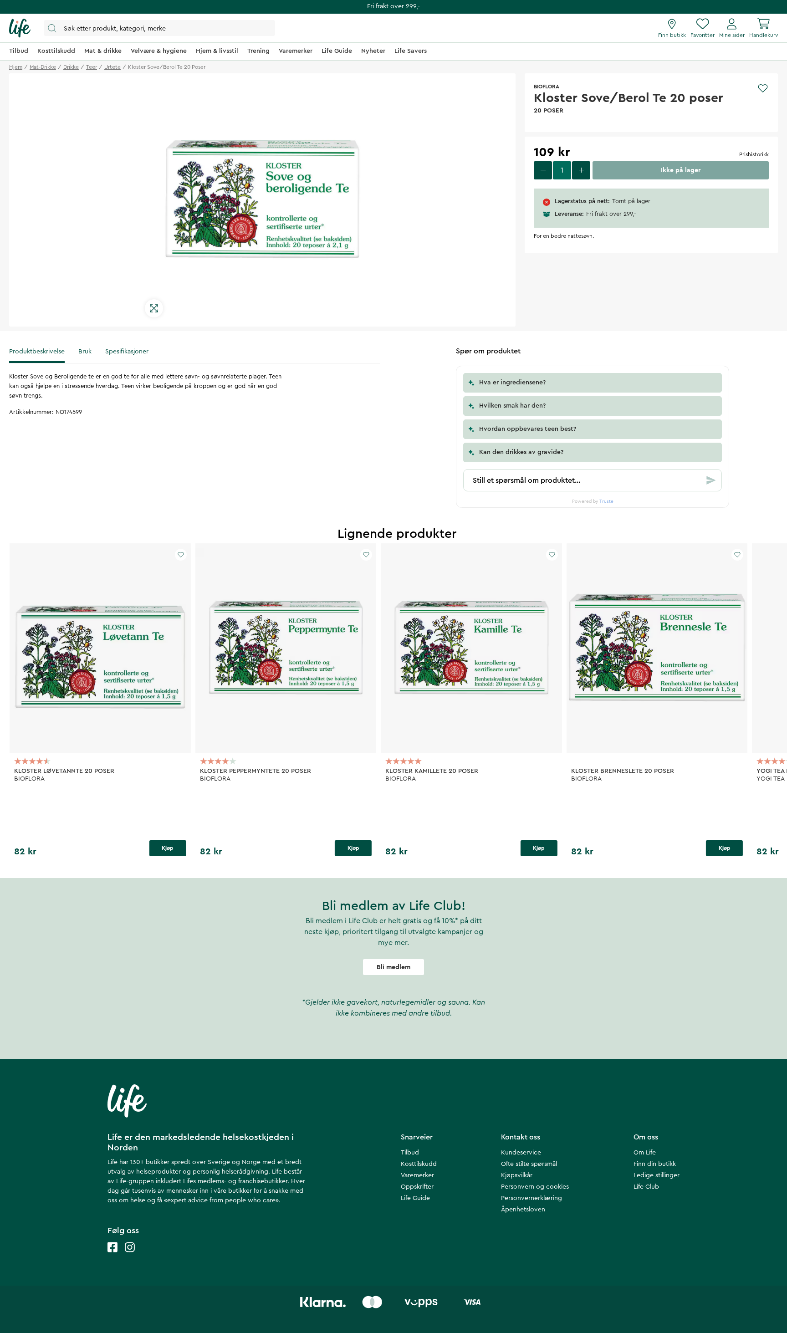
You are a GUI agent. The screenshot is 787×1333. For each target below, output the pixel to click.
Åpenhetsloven (523, 1209)
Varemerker (417, 1175)
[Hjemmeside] (20, 28)
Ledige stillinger (657, 1175)
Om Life (645, 1152)
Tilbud (410, 1152)
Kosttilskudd (419, 1164)
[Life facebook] (112, 1256)
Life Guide (415, 1198)
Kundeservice (521, 1152)
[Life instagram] (130, 1256)
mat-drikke (43, 67)
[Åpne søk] (159, 28)
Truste (606, 501)
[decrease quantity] (543, 170)
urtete (112, 67)
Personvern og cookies (535, 1187)
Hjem (15, 67)
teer (91, 67)
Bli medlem (393, 967)
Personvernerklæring (531, 1198)
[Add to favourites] (763, 88)
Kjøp (168, 848)
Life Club (646, 1187)
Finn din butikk (655, 1164)
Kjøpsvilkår (516, 1175)
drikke (71, 67)
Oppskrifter (417, 1187)
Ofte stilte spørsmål (529, 1164)
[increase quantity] (581, 170)
